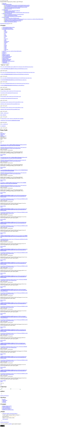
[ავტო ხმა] (4, 3)
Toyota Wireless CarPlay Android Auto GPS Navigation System (9, 98)
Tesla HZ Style (4, 52)
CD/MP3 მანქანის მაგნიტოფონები (8, 27)
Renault (5, 45)
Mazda (5, 40)
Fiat (4, 33)
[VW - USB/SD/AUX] (4, 124)
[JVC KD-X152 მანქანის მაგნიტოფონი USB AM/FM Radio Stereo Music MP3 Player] (14, 83)
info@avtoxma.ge (5, 419)
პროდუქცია (7, 23)
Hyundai (5, 36)
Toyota (5, 48)
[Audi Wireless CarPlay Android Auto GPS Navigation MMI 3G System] (11, 107)
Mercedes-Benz (6, 41)
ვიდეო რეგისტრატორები (7, 56)
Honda (5, 35)
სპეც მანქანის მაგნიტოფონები (7, 29)
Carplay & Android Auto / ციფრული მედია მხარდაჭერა (11, 51)
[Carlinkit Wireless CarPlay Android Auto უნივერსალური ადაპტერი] (11, 118)
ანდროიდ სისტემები (6, 54)
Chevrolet (5, 31)
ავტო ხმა (10, 423)
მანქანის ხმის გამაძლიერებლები (8, 61)
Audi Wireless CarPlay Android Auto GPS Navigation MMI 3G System (10, 109)
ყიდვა (1, 155)
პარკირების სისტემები (6, 57)
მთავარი (2, 23)
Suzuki (5, 47)
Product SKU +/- (3, 133)
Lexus (5, 39)
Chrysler (5, 32)
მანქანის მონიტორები (6, 60)
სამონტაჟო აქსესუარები (6, 59)
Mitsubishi (5, 42)
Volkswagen (6, 49)
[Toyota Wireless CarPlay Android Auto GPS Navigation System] (10, 96)
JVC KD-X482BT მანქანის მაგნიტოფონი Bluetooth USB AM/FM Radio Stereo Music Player (13, 79)
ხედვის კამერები (5, 58)
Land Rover (6, 38)
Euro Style (4, 53)
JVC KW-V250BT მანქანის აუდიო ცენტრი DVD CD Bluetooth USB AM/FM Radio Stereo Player (14, 68)
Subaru (5, 46)
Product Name (2, 134)
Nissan (5, 43)
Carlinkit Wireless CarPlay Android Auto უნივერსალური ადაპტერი (10, 120)
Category (1, 135)
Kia (4, 23)
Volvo (5, 50)
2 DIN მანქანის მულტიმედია (7, 28)
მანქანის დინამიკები (6, 55)
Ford (5, 34)
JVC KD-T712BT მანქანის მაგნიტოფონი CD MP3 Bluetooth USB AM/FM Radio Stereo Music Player (14, 74)
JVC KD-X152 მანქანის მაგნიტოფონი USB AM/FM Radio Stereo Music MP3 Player (12, 85)
